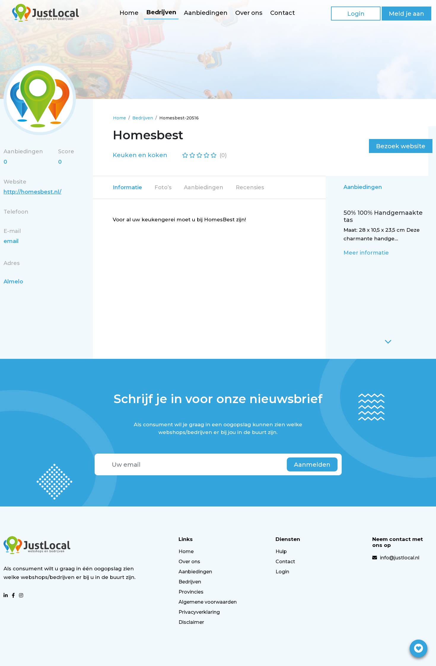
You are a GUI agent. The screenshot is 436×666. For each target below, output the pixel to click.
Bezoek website (400, 146)
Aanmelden (312, 464)
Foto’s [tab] (163, 187)
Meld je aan (406, 13)
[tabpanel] (208, 219)
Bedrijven (161, 12)
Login (356, 13)
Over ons (248, 12)
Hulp (281, 551)
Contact (282, 12)
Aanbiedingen (205, 12)
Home (129, 12)
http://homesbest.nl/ (32, 192)
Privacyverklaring (199, 612)
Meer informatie (366, 253)
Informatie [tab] (127, 187)
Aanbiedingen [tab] (203, 187)
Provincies (191, 592)
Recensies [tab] (250, 187)
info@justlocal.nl (399, 558)
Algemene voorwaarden (208, 602)
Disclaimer (191, 622)
